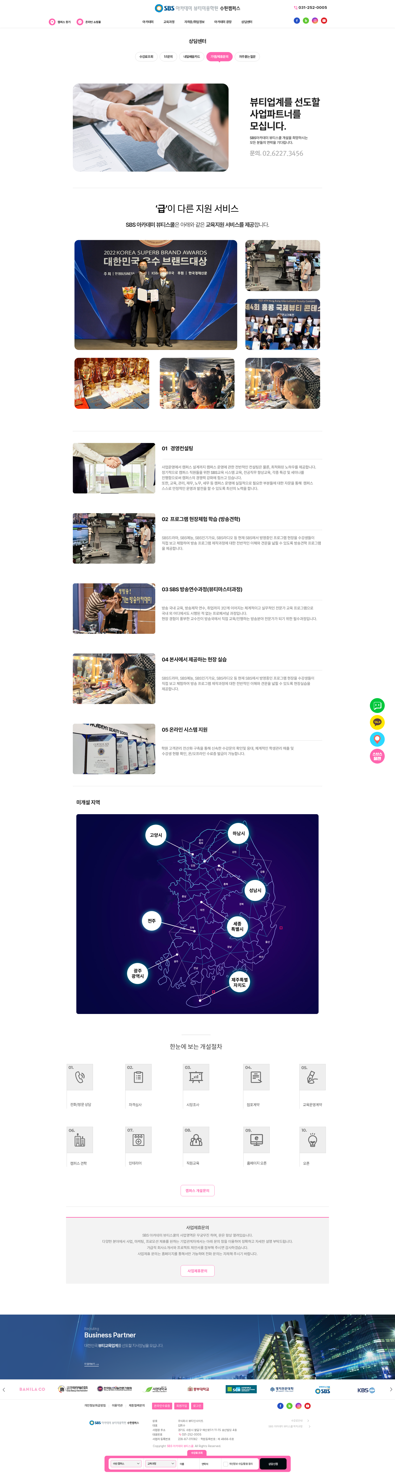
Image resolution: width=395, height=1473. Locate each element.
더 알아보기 (89, 1364)
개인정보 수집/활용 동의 (241, 1463)
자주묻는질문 (247, 57)
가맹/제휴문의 (219, 57)
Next (391, 1389)
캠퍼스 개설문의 (197, 1190)
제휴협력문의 (137, 1405)
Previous (3, 1389)
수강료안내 (296, 1420)
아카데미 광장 (222, 22)
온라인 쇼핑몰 (93, 22)
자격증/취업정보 (194, 22)
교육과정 (169, 22)
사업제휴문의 (197, 1271)
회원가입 (181, 1406)
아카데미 (148, 22)
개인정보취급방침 (95, 1405)
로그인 (197, 1406)
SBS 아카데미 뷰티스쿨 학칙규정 (285, 1426)
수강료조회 (146, 57)
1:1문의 (168, 57)
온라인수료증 (162, 1406)
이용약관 (117, 1405)
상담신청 (273, 1464)
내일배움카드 (192, 57)
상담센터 (246, 22)
